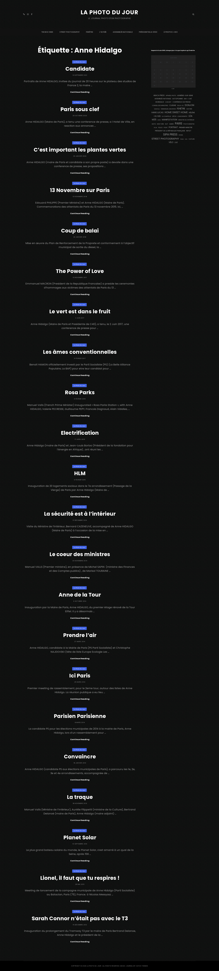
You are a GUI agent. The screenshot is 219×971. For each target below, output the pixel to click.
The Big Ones (47, 32)
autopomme (177, 99)
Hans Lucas (157, 112)
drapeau (157, 109)
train (182, 139)
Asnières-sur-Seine (185, 95)
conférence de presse (182, 102)
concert (168, 102)
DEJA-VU (180, 105)
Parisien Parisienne (80, 716)
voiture (192, 139)
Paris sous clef (79, 109)
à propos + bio (171, 32)
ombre (171, 124)
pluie (155, 127)
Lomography (182, 116)
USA (186, 139)
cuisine (172, 105)
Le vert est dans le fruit (79, 311)
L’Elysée (102, 32)
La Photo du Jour (109, 12)
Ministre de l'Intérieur (186, 120)
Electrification (80, 433)
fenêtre (89, 32)
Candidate (79, 68)
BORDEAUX (160, 102)
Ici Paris (79, 675)
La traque (80, 797)
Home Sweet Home (176, 112)
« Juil (172, 88)
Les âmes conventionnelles (80, 352)
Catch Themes (142, 966)
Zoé (176, 142)
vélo (171, 142)
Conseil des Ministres (160, 105)
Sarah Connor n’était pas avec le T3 (80, 918)
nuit (166, 124)
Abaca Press (159, 95)
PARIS (178, 123)
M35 (154, 119)
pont (166, 127)
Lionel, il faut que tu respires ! (79, 878)
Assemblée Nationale (123, 32)
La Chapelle (166, 116)
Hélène (192, 112)
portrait (173, 127)
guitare (189, 109)
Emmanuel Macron (168, 109)
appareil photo (171, 95)
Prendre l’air (80, 635)
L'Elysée (157, 116)
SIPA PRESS (170, 134)
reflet (188, 131)
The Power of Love (80, 271)
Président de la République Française (170, 131)
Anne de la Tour (80, 594)
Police (160, 127)
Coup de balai (80, 230)
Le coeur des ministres (80, 554)
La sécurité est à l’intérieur (80, 513)
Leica (174, 116)
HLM (80, 473)
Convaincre (80, 756)
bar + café (188, 99)
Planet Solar (79, 837)
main (159, 120)
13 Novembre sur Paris (80, 190)
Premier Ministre (185, 127)
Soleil (181, 135)
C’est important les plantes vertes (80, 149)
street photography (70, 32)
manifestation (169, 119)
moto (154, 124)
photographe (188, 124)
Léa (190, 116)
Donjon (189, 105)
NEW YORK (160, 124)
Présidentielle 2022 (148, 32)
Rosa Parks (80, 392)
